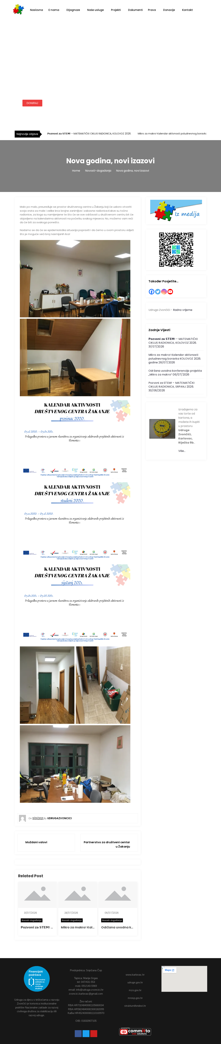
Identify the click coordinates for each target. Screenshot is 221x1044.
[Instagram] (164, 291)
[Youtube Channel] (170, 291)
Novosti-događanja (31, 920)
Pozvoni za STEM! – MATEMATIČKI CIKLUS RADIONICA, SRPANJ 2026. (171, 385)
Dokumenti (135, 10)
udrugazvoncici (59, 818)
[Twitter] (158, 291)
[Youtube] (93, 1033)
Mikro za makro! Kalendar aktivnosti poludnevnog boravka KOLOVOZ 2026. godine (174, 358)
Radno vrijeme (182, 310)
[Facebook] (151, 291)
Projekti (116, 10)
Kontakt (187, 10)
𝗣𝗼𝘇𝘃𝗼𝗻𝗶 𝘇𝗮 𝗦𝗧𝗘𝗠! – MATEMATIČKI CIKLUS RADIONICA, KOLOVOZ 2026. (89, 133)
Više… (181, 451)
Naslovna (36, 10)
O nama (53, 10)
